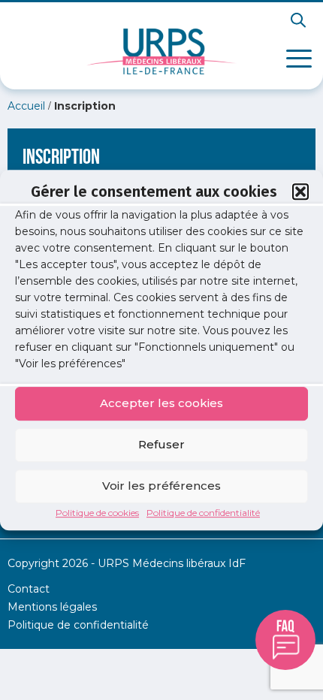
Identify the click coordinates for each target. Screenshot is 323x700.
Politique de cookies (97, 512)
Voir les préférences (161, 485)
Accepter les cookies (161, 403)
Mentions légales (52, 607)
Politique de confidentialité (203, 512)
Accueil (26, 106)
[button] (300, 191)
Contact (29, 589)
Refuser (161, 444)
